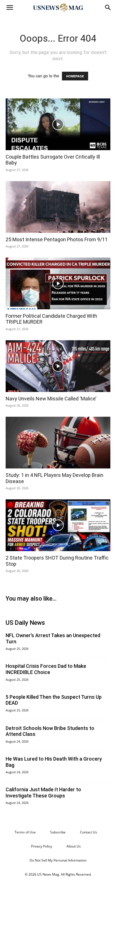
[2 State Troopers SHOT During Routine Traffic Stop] (58, 525)
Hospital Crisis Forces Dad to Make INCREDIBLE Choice (46, 669)
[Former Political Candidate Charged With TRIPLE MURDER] (58, 283)
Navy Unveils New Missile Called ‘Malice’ (51, 399)
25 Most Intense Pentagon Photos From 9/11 (57, 239)
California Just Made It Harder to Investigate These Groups (43, 792)
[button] (10, 7)
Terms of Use (25, 832)
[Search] (108, 7)
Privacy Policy (41, 846)
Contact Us (88, 832)
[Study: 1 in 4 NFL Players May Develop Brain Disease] (58, 442)
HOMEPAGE (75, 76)
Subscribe (58, 832)
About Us (73, 846)
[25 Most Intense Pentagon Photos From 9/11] (58, 207)
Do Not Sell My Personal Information (58, 860)
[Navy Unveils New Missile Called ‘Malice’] (58, 366)
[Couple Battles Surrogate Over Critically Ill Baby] (58, 124)
